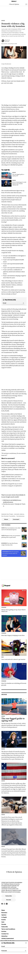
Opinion (3, 915)
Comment (16, 519)
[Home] (14, 1)
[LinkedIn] (6, 903)
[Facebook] (2, 903)
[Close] (26, 943)
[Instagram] (4, 903)
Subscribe (9, 896)
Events (3, 919)
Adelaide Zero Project (7, 514)
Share (6, 519)
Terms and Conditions (8, 929)
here (10, 486)
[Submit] (23, 303)
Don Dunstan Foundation (8, 516)
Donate (8, 899)
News (3, 910)
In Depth (4, 917)
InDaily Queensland (7, 938)
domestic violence (19, 514)
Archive (3, 931)
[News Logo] (14, 4)
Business (4, 912)
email (9, 461)
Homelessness (20, 516)
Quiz (2, 922)
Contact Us (5, 934)
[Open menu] (26, 4)
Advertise (4, 936)
